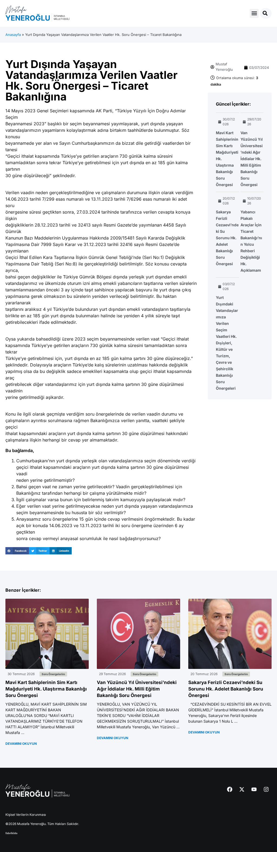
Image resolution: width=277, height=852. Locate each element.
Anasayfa (13, 34)
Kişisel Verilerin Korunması (25, 815)
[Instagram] (266, 789)
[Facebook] (229, 789)
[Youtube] (254, 789)
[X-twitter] (241, 789)
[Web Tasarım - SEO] (11, 832)
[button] (254, 13)
